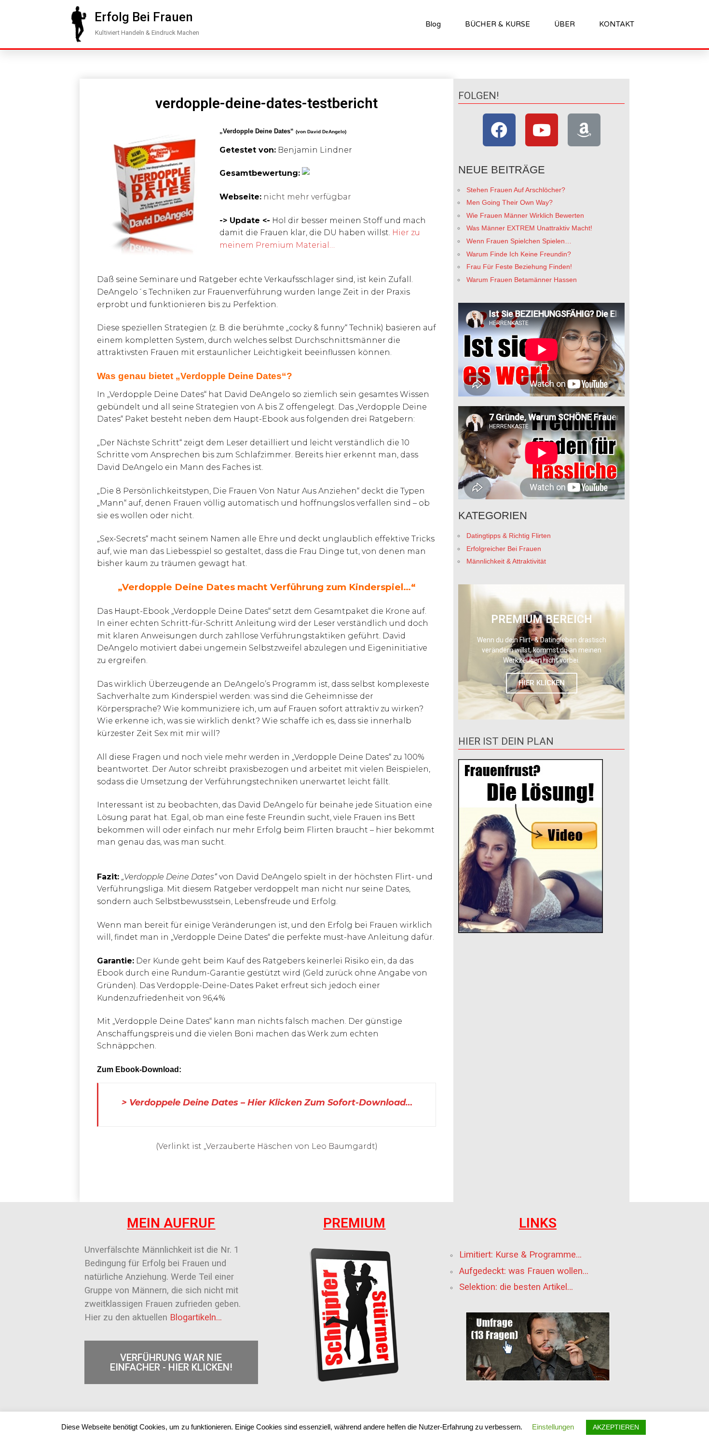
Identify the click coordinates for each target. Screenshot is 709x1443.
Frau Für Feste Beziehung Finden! (519, 266)
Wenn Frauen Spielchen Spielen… (519, 241)
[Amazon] (584, 129)
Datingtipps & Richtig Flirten (508, 535)
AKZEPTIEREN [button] (616, 1427)
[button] (144, 17)
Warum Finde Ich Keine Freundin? (518, 254)
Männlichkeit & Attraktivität (506, 561)
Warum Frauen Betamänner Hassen (521, 279)
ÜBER (564, 24)
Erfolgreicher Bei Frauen (503, 548)
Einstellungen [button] (553, 1427)
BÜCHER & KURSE (497, 24)
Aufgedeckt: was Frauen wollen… (523, 1271)
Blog (433, 24)
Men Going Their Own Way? (509, 202)
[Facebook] (499, 129)
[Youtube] (541, 129)
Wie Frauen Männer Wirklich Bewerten (525, 215)
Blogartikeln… (196, 1317)
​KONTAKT (616, 24)
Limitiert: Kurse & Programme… (520, 1254)
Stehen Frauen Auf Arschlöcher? (515, 190)
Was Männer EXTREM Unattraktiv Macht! (529, 228)
